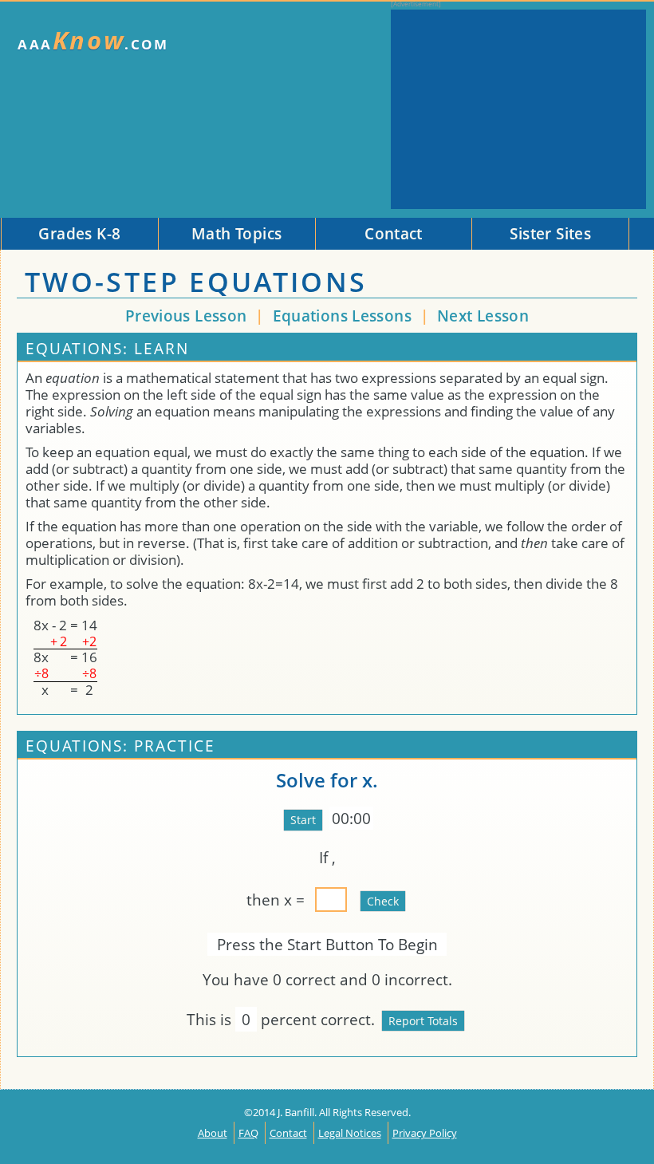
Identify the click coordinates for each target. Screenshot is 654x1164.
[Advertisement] (518, 109)
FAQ (248, 1133)
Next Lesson (483, 315)
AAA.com (93, 40)
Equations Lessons (344, 315)
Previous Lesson (186, 315)
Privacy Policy (424, 1133)
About (212, 1133)
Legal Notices (349, 1133)
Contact (288, 1133)
